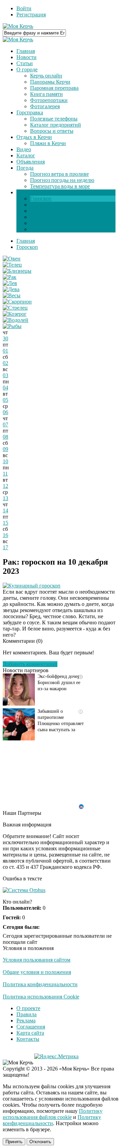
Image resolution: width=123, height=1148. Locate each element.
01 (5, 351)
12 (5, 486)
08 (5, 437)
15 (5, 523)
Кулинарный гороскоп (34, 586)
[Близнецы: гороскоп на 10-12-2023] (17, 271)
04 (5, 388)
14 (5, 510)
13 (5, 498)
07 (5, 424)
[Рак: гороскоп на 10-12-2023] (9, 277)
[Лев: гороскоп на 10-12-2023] (10, 283)
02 (5, 363)
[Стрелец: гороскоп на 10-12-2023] (15, 308)
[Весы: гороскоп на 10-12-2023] (11, 295)
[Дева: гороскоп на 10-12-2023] (11, 289)
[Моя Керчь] (18, 26)
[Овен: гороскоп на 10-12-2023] (11, 258)
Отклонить (40, 1141)
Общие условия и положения (37, 972)
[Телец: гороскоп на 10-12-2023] (12, 265)
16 (5, 535)
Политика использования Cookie (41, 997)
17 (5, 547)
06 (5, 412)
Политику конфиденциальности (52, 1120)
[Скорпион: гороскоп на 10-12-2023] (17, 301)
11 (5, 474)
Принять (14, 1141)
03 (5, 375)
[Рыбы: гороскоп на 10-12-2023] (12, 326)
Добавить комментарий (30, 664)
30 (5, 338)
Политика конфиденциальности (40, 984)
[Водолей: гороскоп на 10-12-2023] (15, 320)
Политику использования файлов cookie (52, 1114)
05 (5, 400)
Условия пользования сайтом (36, 960)
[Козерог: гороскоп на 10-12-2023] (15, 314)
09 (5, 449)
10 (5, 461)
